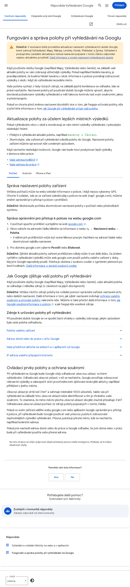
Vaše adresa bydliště (22, 160)
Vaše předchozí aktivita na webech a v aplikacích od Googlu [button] (43, 347)
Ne (72, 477)
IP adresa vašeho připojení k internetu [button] (30, 355)
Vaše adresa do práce (23, 164)
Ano (56, 477)
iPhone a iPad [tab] (43, 173)
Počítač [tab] (13, 173)
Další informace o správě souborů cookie (51, 266)
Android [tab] (26, 173)
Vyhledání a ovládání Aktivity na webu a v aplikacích (40, 545)
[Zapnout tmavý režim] (32, 580)
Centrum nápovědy (15, 16)
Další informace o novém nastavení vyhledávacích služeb (81, 57)
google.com (75, 224)
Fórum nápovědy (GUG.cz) (117, 20)
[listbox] (17, 580)
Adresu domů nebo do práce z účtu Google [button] (33, 339)
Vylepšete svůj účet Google (46, 16)
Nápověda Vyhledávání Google (72, 5)
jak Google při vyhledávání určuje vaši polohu (70, 108)
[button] (6, 5)
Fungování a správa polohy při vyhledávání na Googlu (43, 552)
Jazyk (12, 576)
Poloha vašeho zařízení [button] (21, 330)
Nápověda (12, 537)
